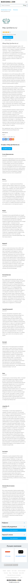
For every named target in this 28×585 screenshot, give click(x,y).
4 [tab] (8, 564)
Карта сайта (21, 572)
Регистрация (15, 572)
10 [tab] (16, 564)
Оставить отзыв (7, 148)
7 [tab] (12, 564)
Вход (10, 572)
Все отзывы (14, 570)
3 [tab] (7, 564)
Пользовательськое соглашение (14, 575)
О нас (21, 577)
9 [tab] (15, 564)
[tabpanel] (7, 555)
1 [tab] (4, 564)
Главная (4, 570)
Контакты (6, 572)
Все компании (14, 530)
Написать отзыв (8, 37)
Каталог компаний (21, 570)
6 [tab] (11, 564)
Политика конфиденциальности (12, 577)
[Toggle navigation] (26, 2)
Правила (9, 570)
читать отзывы (8, 39)
